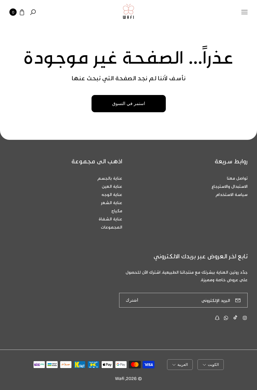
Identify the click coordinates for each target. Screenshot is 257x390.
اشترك (132, 300)
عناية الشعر (111, 202)
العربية (182, 364)
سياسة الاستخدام (232, 194)
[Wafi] (128, 12)
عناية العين (112, 186)
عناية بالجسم (109, 178)
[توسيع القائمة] (244, 12)
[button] (33, 12)
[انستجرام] (245, 318)
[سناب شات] (217, 318)
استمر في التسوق (128, 103)
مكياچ (116, 210)
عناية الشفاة (110, 218)
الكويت (213, 364)
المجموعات (111, 226)
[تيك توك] (235, 317)
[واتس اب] (226, 318)
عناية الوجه (112, 194)
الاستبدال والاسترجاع (230, 186)
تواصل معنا (237, 178)
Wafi (119, 378)
